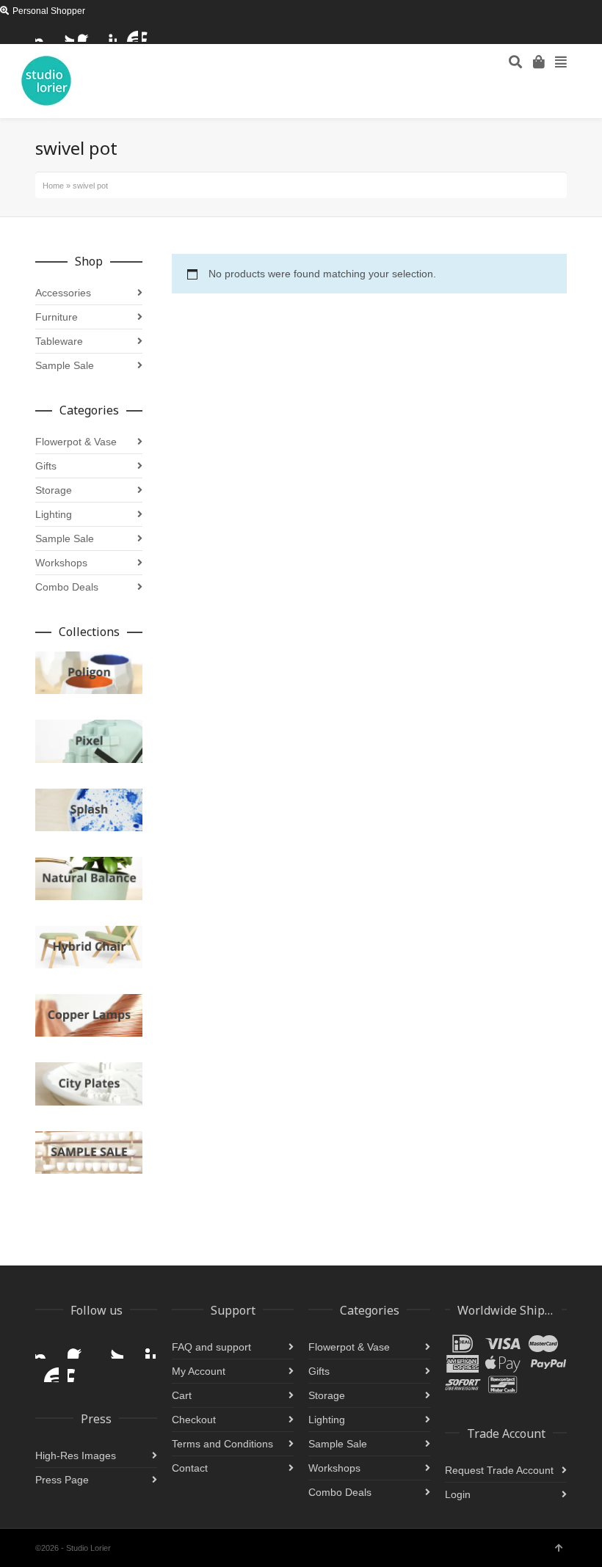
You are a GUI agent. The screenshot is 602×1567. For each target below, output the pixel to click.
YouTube (129, 33)
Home (53, 185)
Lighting (53, 514)
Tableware (59, 341)
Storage (53, 490)
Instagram (44, 33)
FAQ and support (211, 1347)
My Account (198, 1371)
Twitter (65, 33)
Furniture (56, 317)
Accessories (63, 293)
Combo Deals (66, 587)
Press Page (62, 1480)
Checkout (194, 1419)
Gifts (46, 466)
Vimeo (150, 33)
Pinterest (108, 33)
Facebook (86, 33)
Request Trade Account (499, 1470)
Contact (190, 1468)
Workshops (61, 563)
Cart (182, 1395)
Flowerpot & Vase (76, 442)
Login (458, 1494)
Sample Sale (64, 365)
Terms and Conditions (222, 1444)
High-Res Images (75, 1455)
